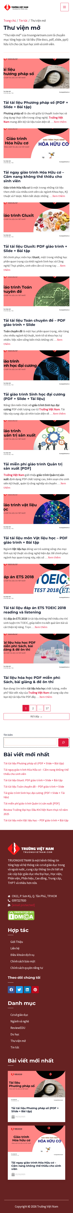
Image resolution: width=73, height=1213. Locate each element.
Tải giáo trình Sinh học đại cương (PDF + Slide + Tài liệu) (34, 396)
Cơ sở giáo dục (19, 1015)
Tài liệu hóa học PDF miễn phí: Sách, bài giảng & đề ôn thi (32, 680)
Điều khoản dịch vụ (22, 955)
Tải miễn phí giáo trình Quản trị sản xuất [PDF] (32, 803)
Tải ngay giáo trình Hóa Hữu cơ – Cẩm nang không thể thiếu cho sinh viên (34, 176)
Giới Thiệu (16, 942)
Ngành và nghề (19, 1021)
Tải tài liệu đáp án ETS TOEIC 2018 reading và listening (35, 610)
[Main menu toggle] (64, 7)
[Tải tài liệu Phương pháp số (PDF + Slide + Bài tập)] (36, 1087)
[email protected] (23, 905)
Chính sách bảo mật (22, 961)
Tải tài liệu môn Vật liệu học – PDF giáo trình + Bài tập (36, 540)
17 (47, 708)
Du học (14, 1034)
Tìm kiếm (8, 734)
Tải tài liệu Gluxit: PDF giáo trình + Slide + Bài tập (33, 780)
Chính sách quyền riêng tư (26, 968)
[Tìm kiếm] (63, 742)
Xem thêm (60, 121)
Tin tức (14, 1047)
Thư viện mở (18, 1041)
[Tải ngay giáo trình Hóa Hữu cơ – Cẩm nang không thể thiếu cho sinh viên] (36, 1141)
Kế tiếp (36, 716)
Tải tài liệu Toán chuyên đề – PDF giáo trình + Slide (34, 322)
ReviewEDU (17, 1028)
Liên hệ (14, 948)
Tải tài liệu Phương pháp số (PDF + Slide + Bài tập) (34, 763)
